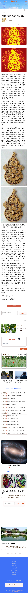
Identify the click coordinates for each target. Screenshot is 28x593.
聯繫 (4, 6)
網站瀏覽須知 (15, 591)
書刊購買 (14, 574)
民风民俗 (3, 393)
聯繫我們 (14, 565)
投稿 (4, 4)
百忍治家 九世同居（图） (21, 329)
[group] (15, 5)
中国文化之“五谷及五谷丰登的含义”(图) (12, 492)
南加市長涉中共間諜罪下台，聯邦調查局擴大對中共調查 (7, 381)
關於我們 (14, 563)
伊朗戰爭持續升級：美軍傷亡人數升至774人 (21, 381)
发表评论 (14, 306)
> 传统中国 (19, 325)
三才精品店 (14, 570)
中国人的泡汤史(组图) (8, 543)
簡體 (26, 4)
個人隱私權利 (20, 590)
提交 (22, 313)
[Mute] (18, 4)
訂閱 (4, 7)
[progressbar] (20, 4)
